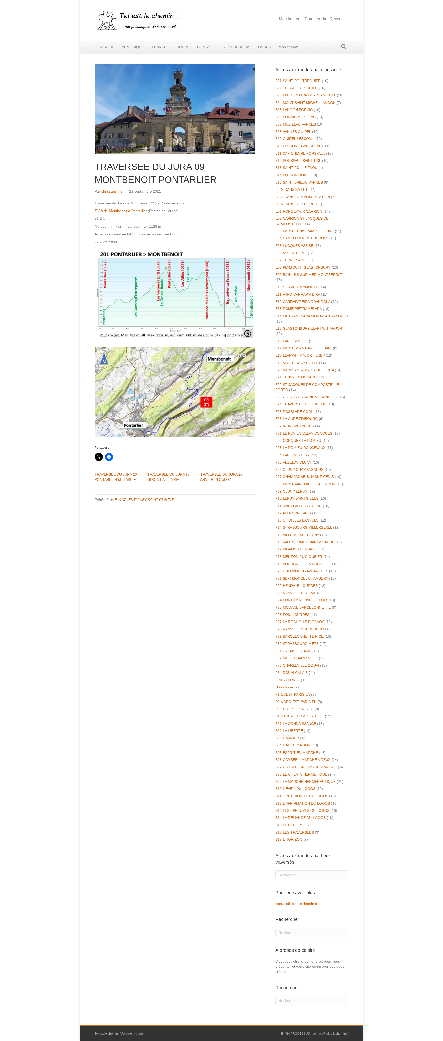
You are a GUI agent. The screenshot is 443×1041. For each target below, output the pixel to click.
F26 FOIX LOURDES (292, 615)
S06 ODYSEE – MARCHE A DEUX (302, 760)
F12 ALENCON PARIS (293, 513)
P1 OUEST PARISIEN (292, 694)
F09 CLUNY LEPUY (291, 491)
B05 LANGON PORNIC (294, 110)
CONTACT (205, 47)
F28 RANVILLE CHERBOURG (299, 629)
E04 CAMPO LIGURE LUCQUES (301, 238)
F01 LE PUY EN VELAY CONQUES (303, 433)
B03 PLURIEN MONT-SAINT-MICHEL (305, 95)
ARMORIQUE (133, 47)
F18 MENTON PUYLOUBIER (298, 557)
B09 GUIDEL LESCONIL (294, 139)
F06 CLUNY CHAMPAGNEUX (299, 469)
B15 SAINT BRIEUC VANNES (299, 182)
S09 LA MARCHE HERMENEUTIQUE (305, 781)
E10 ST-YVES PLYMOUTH (296, 287)
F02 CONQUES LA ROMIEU (298, 440)
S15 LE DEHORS (289, 825)
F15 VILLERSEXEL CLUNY (297, 535)
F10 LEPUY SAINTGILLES (296, 498)
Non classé (284, 687)
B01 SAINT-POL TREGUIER (298, 81)
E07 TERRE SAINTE (292, 260)
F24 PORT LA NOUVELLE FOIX (301, 600)
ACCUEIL (106, 47)
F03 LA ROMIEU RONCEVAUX (300, 448)
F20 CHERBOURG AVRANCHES (301, 571)
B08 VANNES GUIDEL (293, 131)
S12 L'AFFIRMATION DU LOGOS (302, 803)
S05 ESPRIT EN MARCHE (296, 752)
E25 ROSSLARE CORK (294, 411)
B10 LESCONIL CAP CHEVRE (299, 146)
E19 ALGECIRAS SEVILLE (296, 363)
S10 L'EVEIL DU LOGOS (295, 789)
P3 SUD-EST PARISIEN (294, 709)
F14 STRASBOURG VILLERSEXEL (303, 527)
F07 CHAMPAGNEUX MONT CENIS (304, 477)
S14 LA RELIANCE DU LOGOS (300, 818)
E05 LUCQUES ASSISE (294, 246)
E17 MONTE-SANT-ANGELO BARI (303, 348)
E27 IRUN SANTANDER (294, 426)
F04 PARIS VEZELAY (292, 455)
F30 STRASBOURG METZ (297, 644)
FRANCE (159, 47)
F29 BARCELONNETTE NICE (299, 636)
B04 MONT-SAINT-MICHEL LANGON (305, 103)
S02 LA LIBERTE (289, 731)
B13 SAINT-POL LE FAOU (296, 168)
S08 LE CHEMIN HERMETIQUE (301, 774)
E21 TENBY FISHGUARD (296, 377)
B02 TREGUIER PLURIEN (296, 88)
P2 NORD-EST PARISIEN (296, 702)
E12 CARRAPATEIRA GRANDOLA (302, 301)
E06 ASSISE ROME (291, 253)
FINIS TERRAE (287, 680)
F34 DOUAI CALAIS (291, 672)
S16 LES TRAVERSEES (294, 832)
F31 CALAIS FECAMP (293, 651)
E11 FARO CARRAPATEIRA (297, 294)
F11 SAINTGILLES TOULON (298, 506)
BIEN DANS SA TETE (292, 189)
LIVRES (264, 47)
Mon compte (289, 47)
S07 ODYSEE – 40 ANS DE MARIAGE (306, 767)
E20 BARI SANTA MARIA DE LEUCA (304, 370)
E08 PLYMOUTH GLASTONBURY (302, 267)
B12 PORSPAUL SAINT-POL (298, 160)
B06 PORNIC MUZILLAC (295, 117)
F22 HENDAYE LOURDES (296, 586)
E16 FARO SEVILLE (291, 341)
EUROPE (181, 47)
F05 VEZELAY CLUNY (293, 462)
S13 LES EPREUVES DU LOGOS (302, 810)
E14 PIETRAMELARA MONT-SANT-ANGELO (311, 316)
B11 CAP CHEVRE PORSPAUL (300, 153)
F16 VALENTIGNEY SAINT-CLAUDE (144, 500)
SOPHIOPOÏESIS (236, 47)
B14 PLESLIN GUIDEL (293, 175)
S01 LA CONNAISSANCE (295, 724)
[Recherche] (343, 46)
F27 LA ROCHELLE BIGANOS (299, 622)
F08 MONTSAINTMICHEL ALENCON (305, 484)
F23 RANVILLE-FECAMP (295, 593)
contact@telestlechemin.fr (296, 904)
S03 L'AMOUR (287, 738)
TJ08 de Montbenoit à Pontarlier (121, 211)
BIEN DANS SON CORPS (296, 204)
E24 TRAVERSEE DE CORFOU (300, 404)
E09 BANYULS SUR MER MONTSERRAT (309, 275)
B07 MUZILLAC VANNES (295, 124)
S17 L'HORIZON (288, 839)
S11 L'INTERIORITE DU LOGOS (301, 796)
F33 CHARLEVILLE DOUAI (297, 665)
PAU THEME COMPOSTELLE (299, 716)
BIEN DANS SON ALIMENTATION (302, 197)
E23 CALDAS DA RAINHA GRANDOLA (306, 397)
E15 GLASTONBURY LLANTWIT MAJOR (308, 328)
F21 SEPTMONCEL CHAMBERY (301, 578)
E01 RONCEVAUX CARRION (298, 211)
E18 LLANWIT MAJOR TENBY (300, 355)
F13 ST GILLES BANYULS (296, 520)
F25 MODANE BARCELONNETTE (303, 607)
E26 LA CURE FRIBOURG (296, 419)
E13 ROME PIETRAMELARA (298, 309)
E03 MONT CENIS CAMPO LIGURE (304, 231)
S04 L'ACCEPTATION (292, 745)
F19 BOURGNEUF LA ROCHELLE (303, 564)
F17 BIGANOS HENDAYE (296, 549)
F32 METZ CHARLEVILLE (296, 658)
